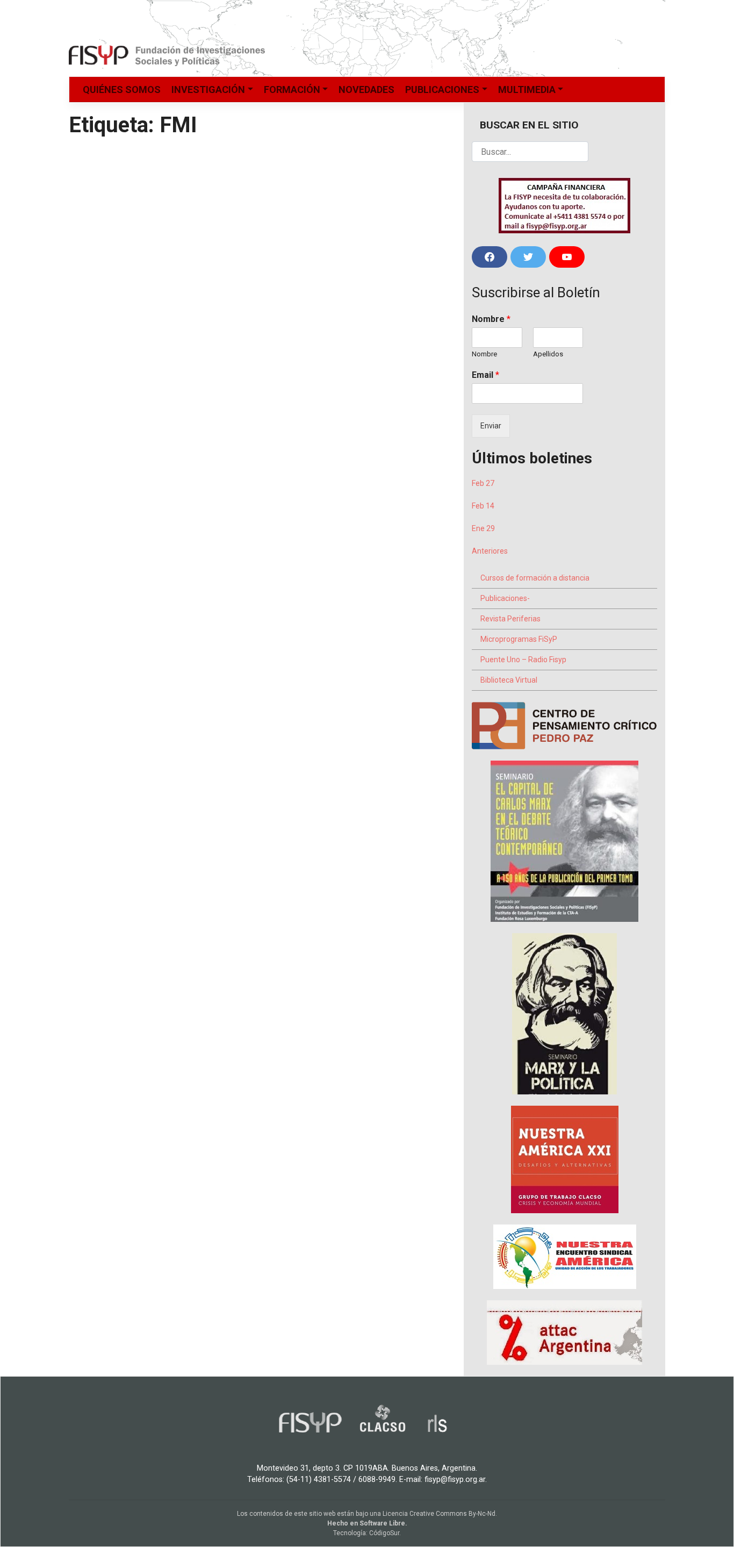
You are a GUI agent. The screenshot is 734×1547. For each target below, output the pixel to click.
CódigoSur (384, 1533)
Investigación (208, 89)
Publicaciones (442, 89)
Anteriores (490, 551)
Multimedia (527, 89)
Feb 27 (483, 483)
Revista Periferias (510, 618)
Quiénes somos (122, 89)
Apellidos (548, 354)
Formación (292, 89)
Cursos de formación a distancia (534, 578)
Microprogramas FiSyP (518, 639)
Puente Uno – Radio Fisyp (523, 659)
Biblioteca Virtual (508, 680)
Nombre (491, 319)
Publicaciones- (505, 598)
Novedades (366, 89)
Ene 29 (483, 528)
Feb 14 (483, 506)
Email (485, 375)
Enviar (490, 425)
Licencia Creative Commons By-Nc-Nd (439, 1513)
